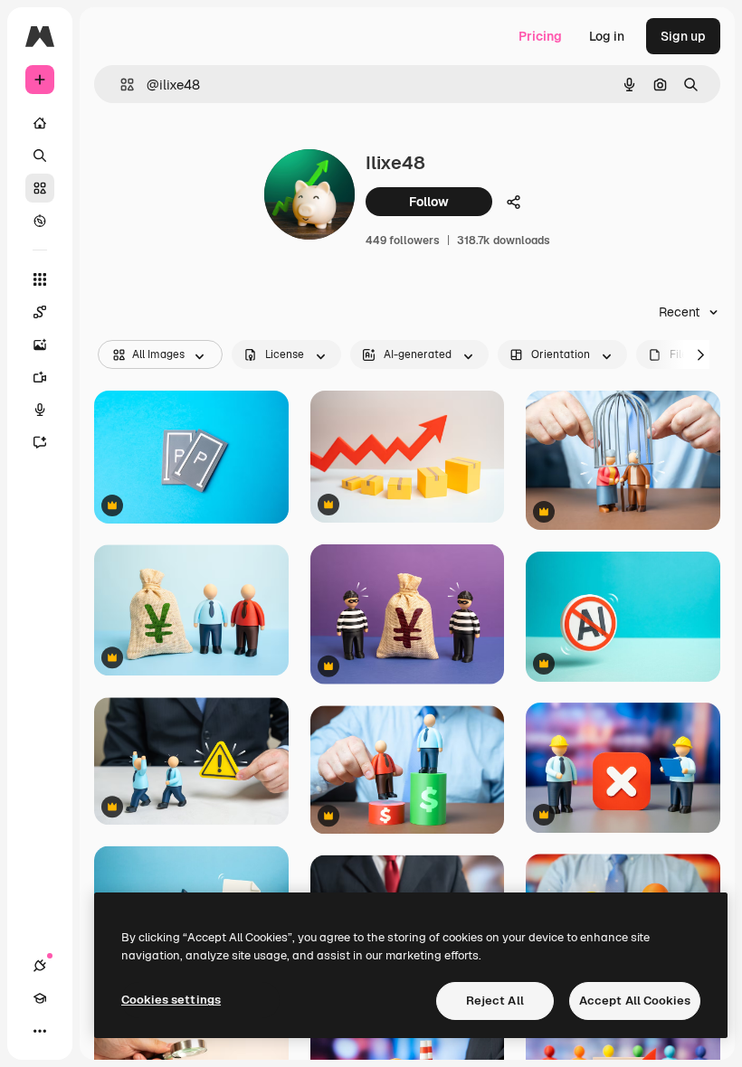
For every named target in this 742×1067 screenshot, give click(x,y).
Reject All (495, 1000)
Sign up (683, 36)
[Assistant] (39, 442)
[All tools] (39, 279)
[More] (39, 1030)
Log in (606, 36)
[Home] (39, 123)
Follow (429, 202)
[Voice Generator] (39, 409)
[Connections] (39, 965)
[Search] (39, 155)
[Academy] (39, 998)
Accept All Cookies (634, 1000)
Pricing (540, 36)
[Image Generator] (39, 344)
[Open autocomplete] (120, 84)
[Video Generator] (39, 377)
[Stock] (39, 188)
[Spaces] (39, 311)
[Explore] (39, 220)
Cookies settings (171, 999)
